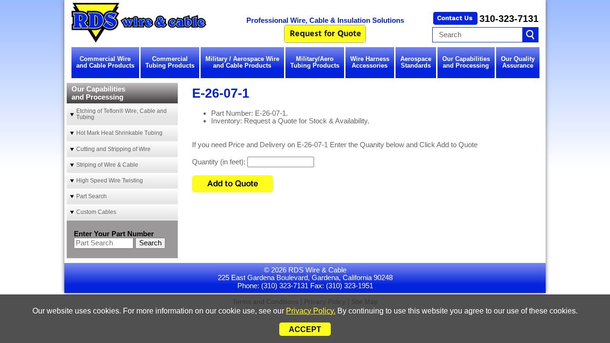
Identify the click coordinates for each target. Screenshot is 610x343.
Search (150, 243)
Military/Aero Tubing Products (314, 62)
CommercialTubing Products (169, 62)
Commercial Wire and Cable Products (105, 62)
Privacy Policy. (311, 311)
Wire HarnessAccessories (369, 62)
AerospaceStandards (415, 62)
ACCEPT (305, 329)
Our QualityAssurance (518, 62)
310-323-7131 (509, 18)
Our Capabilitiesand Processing (466, 62)
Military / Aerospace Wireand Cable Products (242, 62)
